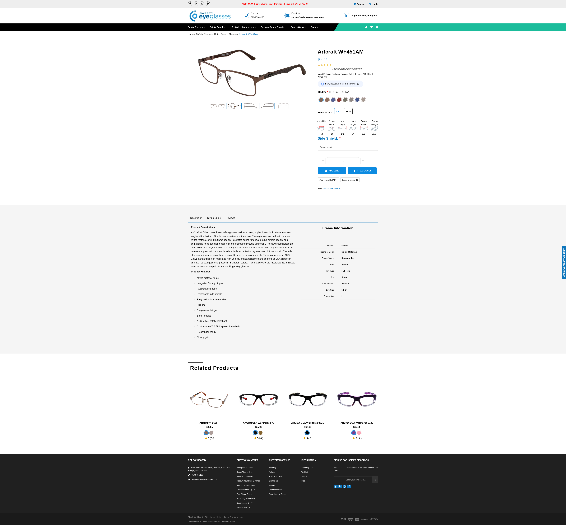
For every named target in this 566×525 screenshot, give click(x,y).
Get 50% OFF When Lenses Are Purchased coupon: (268, 4)
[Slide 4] (267, 106)
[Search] (366, 27)
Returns (272, 472)
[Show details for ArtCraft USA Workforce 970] (258, 397)
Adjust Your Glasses (245, 476)
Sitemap (304, 476)
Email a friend (349, 180)
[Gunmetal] (211, 433)
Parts (313, 27)
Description (196, 218)
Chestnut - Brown (339, 92)
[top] (3, 517)
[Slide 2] (234, 106)
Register (361, 4)
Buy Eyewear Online (245, 468)
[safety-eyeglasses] (196, 3)
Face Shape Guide (244, 494)
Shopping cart (307, 468)
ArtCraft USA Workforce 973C (357, 423)
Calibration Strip (275, 490)
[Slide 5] (283, 106)
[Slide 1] (217, 106)
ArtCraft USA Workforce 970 (258, 423)
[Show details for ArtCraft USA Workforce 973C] (357, 397)
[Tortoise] (261, 433)
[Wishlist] (371, 27)
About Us (272, 485)
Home (191, 34)
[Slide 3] (250, 106)
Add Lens (333, 171)
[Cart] (377, 27)
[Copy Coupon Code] (306, 4)
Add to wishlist (326, 180)
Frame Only (364, 171)
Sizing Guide (214, 218)
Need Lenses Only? (244, 503)
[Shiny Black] (307, 433)
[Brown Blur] (206, 433)
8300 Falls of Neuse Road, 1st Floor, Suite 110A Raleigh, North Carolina (208, 469)
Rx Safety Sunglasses (243, 27)
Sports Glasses (298, 27)
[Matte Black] (255, 433)
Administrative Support (278, 494)
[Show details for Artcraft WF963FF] (209, 397)
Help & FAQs (203, 517)
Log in (375, 4)
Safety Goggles (218, 27)
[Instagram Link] (202, 3)
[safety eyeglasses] (190, 3)
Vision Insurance (243, 507)
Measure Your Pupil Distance (248, 481)
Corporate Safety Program (364, 15)
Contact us (273, 481)
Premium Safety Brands (273, 27)
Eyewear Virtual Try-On (246, 490)
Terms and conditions (233, 517)
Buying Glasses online (246, 485)
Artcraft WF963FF (209, 423)
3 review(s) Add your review (347, 69)
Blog (303, 481)
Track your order (276, 476)
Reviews (230, 218)
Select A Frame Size (244, 472)
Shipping (272, 468)
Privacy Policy (216, 517)
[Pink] (359, 433)
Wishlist (304, 472)
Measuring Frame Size (246, 499)
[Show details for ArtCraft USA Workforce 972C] (308, 397)
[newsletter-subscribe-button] (375, 479)
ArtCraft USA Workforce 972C (307, 423)
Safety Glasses (196, 27)
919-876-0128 (257, 17)
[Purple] (354, 433)
